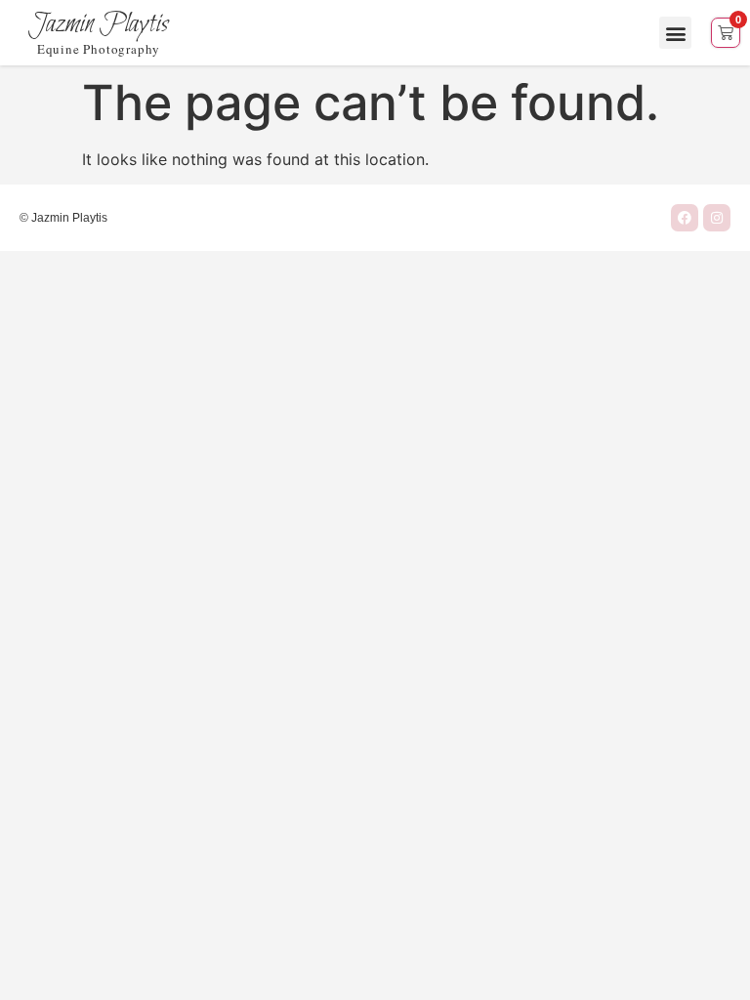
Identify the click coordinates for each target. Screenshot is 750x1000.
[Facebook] (684, 217)
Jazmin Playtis (98, 24)
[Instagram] (716, 217)
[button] (675, 33)
